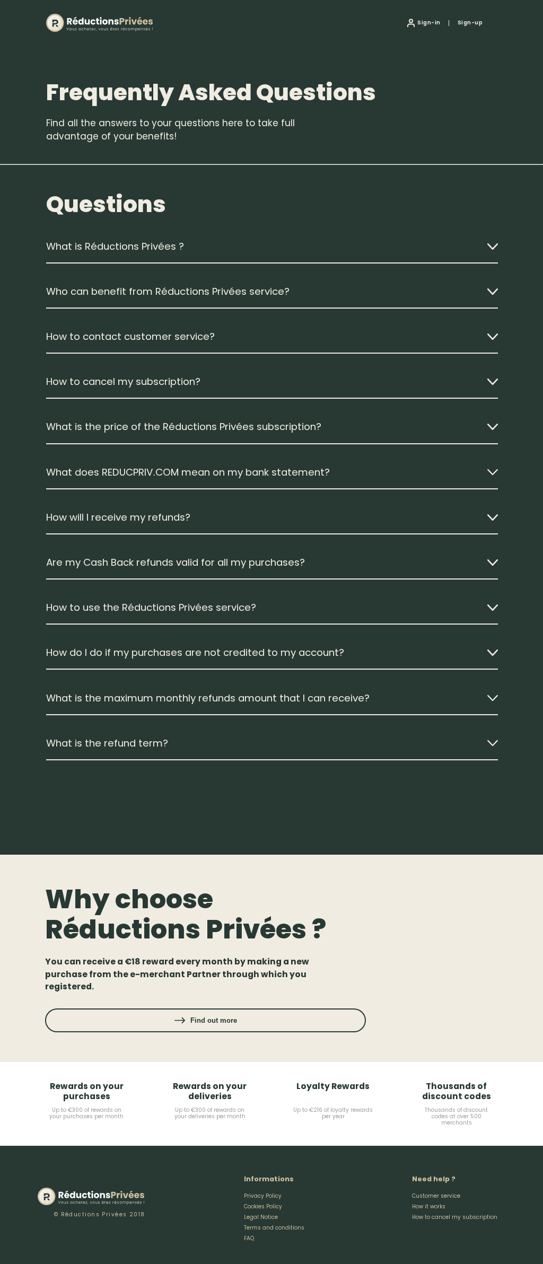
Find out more (213, 1020)
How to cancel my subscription (454, 1217)
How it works (428, 1206)
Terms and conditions (274, 1227)
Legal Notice (261, 1217)
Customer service (436, 1195)
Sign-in (428, 22)
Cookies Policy (263, 1206)
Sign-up (470, 22)
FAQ (249, 1238)
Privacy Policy (263, 1195)
